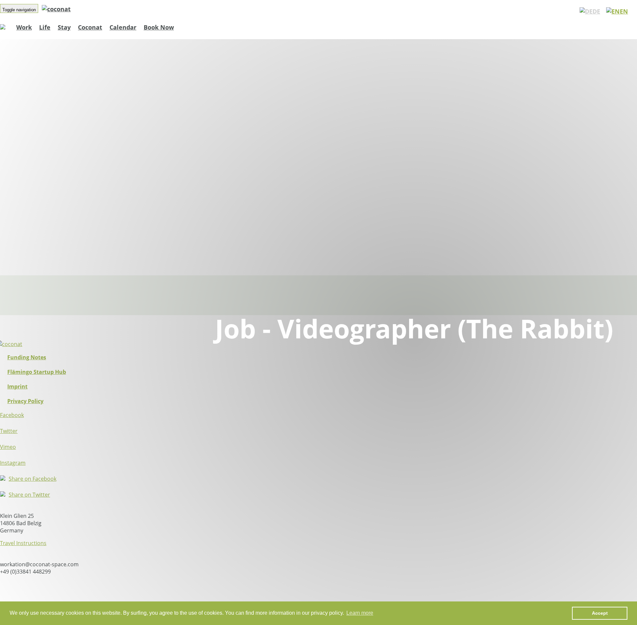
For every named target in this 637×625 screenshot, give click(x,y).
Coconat (90, 27)
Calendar (122, 27)
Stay (64, 27)
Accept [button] (600, 613)
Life (44, 27)
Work (24, 27)
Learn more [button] (359, 613)
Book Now (159, 27)
